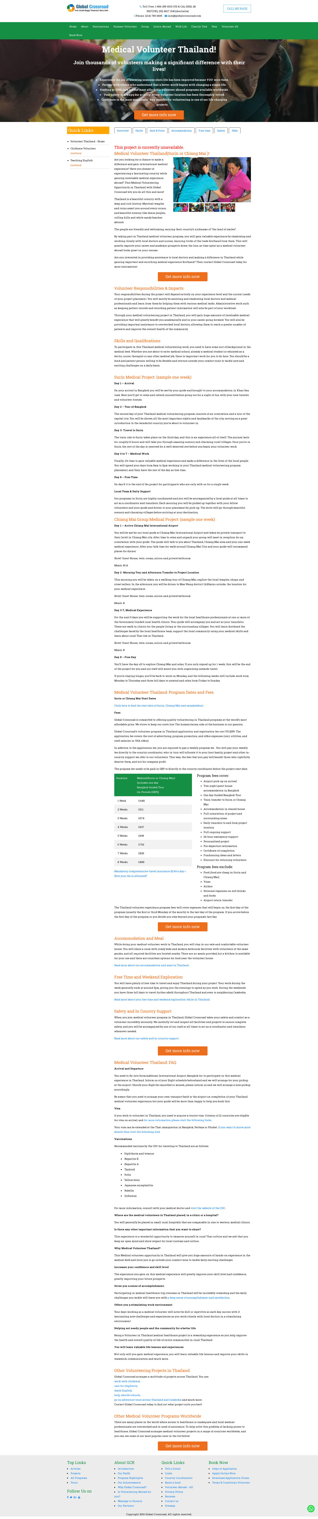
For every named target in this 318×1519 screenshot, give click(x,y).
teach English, (123, 1390)
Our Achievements (129, 1482)
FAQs (235, 130)
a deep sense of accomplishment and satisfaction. (199, 1297)
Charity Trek (199, 26)
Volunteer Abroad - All (179, 1487)
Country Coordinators (178, 1478)
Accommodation (181, 130)
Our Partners (126, 1505)
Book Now (75, 35)
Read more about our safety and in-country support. (146, 1038)
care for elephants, (126, 1385)
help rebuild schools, (127, 1395)
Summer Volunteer (125, 26)
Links (168, 1473)
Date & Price (157, 130)
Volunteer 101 (230, 26)
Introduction (126, 1468)
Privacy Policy (174, 1491)
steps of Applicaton (224, 1468)
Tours (74, 1482)
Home (73, 26)
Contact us (171, 1501)
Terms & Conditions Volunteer (231, 1482)
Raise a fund (173, 1482)
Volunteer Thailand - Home (87, 141)
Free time (204, 130)
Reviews (170, 1496)
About (84, 26)
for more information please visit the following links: (178, 1120)
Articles (75, 1468)
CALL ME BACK (237, 8)
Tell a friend (172, 1468)
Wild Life (181, 26)
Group (145, 26)
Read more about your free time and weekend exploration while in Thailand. (162, 999)
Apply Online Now (224, 1473)
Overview (123, 130)
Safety (221, 130)
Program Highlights (130, 1478)
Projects (75, 1473)
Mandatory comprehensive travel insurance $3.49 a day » (150, 871)
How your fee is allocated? (130, 875)
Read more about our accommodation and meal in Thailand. (151, 965)
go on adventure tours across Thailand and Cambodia (148, 1399)
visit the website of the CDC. (208, 1208)
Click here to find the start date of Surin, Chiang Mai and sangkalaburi (158, 705)
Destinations (101, 26)
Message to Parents (130, 1501)
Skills (139, 130)
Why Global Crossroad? (132, 1487)
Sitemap (170, 1505)
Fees (214, 26)
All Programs (79, 1478)
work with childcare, (127, 1381)
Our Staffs (124, 1473)
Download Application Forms (230, 1478)
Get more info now (159, 114)
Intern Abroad (162, 26)
